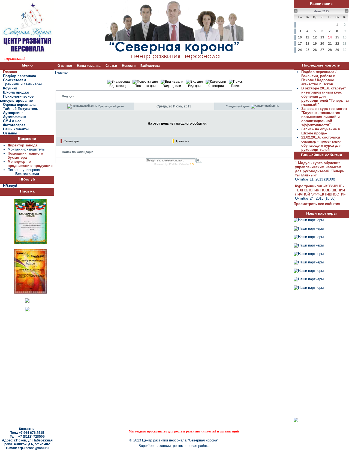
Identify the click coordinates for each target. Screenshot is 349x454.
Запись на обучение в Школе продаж (320, 131)
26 (315, 50)
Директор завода (22, 145)
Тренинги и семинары (22, 84)
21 (330, 44)
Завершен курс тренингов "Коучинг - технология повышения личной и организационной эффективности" (324, 117)
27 (322, 50)
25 (307, 50)
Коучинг (10, 88)
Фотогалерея (14, 125)
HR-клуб (10, 186)
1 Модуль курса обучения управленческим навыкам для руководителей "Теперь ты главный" (319, 169)
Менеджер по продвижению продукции (30, 164)
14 (330, 37)
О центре (65, 66)
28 (330, 50)
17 (300, 44)
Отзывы (10, 133)
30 (345, 50)
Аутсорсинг (13, 113)
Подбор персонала (19, 76)
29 (337, 50)
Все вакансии (27, 174)
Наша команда (89, 66)
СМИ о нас (12, 121)
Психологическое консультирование (17, 98)
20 (322, 44)
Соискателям (14, 80)
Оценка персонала (19, 105)
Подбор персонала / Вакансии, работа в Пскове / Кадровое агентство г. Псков (318, 78)
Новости (129, 66)
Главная (10, 72)
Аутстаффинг (14, 117)
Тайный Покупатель (20, 109)
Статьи (111, 66)
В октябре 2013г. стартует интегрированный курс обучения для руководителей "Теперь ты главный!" (325, 96)
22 (337, 44)
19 (315, 44)
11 (307, 37)
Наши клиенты (16, 129)
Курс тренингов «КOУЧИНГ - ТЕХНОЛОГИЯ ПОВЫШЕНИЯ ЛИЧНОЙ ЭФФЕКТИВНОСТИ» (320, 190)
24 (300, 50)
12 (315, 37)
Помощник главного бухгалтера (25, 155)
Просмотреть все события (317, 204)
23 (345, 44)
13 (322, 37)
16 (345, 37)
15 (337, 37)
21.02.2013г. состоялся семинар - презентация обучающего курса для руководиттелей (321, 143)
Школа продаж (16, 92)
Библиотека (150, 66)
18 (307, 44)
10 (300, 37)
